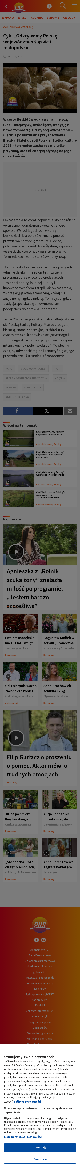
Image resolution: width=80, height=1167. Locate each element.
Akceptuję (40, 1147)
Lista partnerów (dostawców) (23, 1137)
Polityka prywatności (27, 1101)
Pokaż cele (40, 1159)
